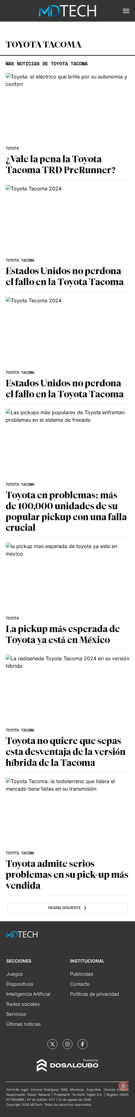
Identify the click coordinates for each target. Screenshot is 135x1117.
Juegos (14, 974)
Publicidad (81, 974)
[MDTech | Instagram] (67, 1044)
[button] (126, 11)
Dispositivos (19, 984)
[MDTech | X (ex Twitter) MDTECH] (52, 1044)
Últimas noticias (23, 1024)
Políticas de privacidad (94, 994)
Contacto (79, 984)
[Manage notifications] (123, 1086)
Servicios (16, 1014)
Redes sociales (23, 1004)
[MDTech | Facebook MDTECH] (82, 1044)
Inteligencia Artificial (28, 994)
